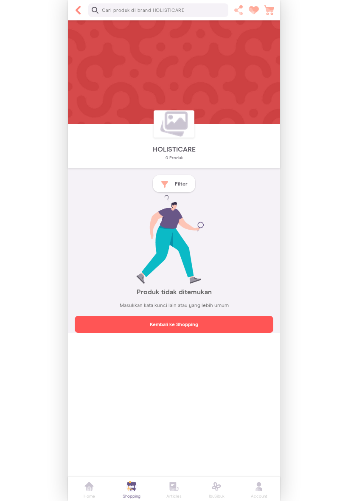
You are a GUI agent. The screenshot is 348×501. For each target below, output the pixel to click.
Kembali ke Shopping (174, 324)
